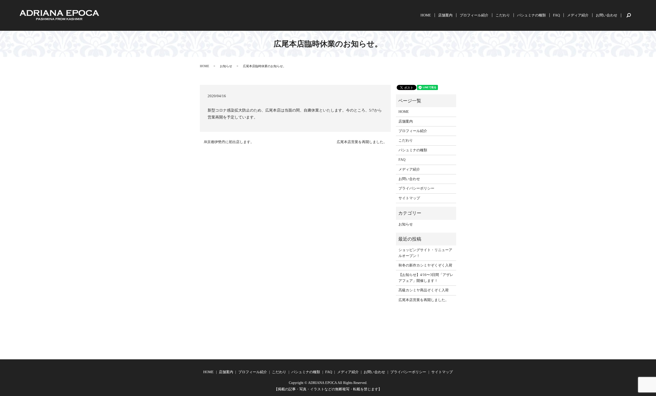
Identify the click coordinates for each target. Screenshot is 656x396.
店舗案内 (445, 15)
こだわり (503, 15)
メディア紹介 (578, 15)
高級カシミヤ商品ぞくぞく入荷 (423, 290)
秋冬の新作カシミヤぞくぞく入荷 (425, 265)
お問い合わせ (606, 15)
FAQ (556, 15)
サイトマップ (409, 198)
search (634, 15)
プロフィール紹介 (474, 15)
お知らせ (226, 66)
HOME (426, 15)
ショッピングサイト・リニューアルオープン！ (425, 253)
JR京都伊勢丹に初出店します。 (229, 142)
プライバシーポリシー (416, 188)
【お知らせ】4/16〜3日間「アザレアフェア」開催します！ (425, 277)
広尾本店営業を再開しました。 (362, 142)
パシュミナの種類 (531, 15)
